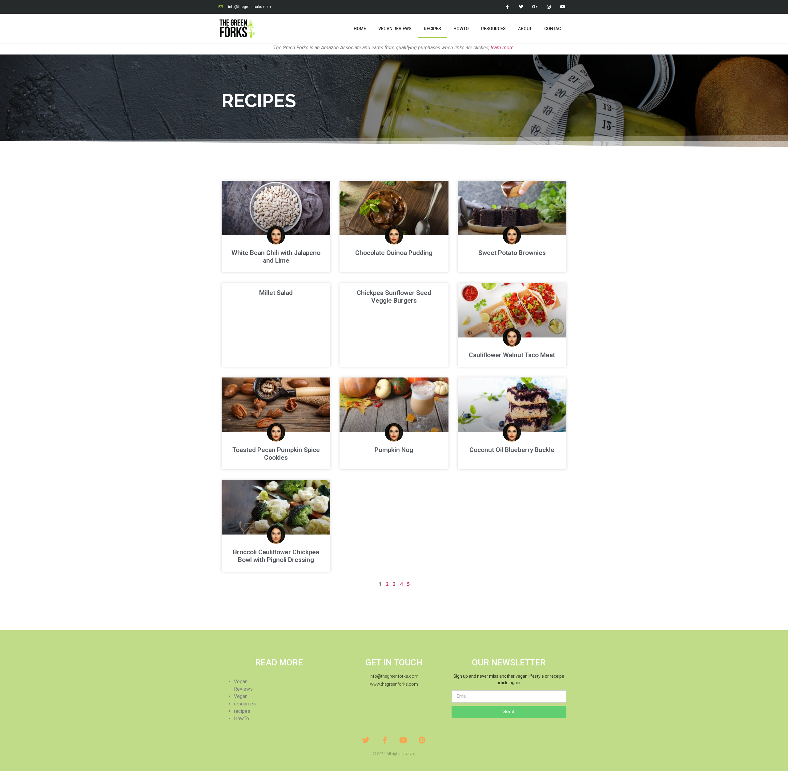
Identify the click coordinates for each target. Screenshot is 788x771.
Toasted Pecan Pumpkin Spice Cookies (276, 453)
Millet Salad (276, 293)
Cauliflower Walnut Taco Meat (512, 355)
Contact (553, 28)
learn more (502, 47)
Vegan (240, 696)
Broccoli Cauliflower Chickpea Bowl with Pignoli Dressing (276, 555)
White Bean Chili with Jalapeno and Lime (275, 256)
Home (360, 28)
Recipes (432, 28)
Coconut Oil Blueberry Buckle (511, 450)
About (525, 28)
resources (245, 704)
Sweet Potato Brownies (512, 252)
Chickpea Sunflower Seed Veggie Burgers (394, 296)
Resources (493, 28)
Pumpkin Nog (394, 450)
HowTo (461, 28)
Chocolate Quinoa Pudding (393, 252)
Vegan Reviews (395, 28)
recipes (242, 711)
